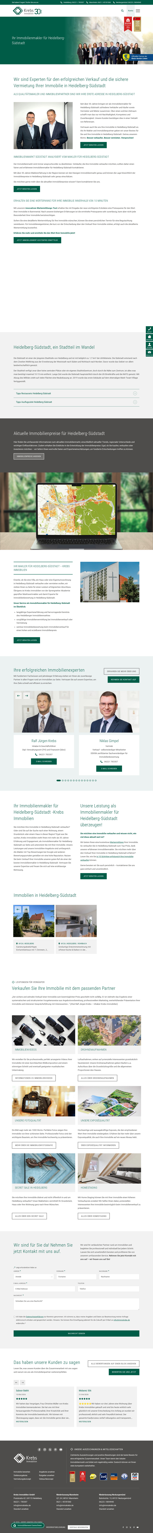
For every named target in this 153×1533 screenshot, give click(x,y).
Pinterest (55, 1449)
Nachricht (19, 1295)
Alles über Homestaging (94, 1216)
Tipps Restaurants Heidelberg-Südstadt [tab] (33, 393)
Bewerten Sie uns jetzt (124, 1372)
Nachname (104, 1271)
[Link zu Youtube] (137, 1527)
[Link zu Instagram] (127, 1527)
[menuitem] (122, 11)
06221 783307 (46, 754)
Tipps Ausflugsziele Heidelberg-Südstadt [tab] (34, 402)
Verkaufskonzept (46, 1479)
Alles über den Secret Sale (29, 1216)
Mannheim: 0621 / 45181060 (100, 2)
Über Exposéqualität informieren (98, 1145)
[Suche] (122, 11)
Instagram (44, 1449)
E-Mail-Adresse (20, 1283)
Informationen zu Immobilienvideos (33, 1078)
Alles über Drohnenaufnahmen (97, 1078)
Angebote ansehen (47, 1472)
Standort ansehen (21, 1509)
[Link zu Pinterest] (134, 1527)
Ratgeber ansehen (46, 1475)
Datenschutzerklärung (34, 1317)
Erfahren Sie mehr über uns (121, 671)
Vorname (60, 1271)
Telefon (81, 1283)
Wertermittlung (117, 842)
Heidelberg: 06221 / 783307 (73, 2)
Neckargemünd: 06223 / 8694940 (128, 2)
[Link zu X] (130, 1527)
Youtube (61, 1449)
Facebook (39, 1449)
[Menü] (138, 11)
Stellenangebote (20, 1475)
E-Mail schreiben (44, 761)
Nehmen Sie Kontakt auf (123, 679)
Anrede (17, 1271)
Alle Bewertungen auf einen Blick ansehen (113, 1363)
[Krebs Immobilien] (27, 11)
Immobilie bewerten (22, 1472)
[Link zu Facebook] (123, 1527)
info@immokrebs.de (122, 1320)
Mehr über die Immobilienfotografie (34, 1145)
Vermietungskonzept (22, 1479)
